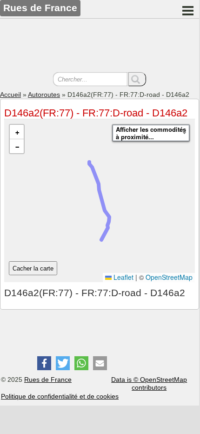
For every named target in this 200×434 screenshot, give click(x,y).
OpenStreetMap (169, 277)
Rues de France (48, 379)
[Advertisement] (99, 47)
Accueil (10, 94)
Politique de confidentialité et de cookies (60, 396)
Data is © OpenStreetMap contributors (149, 383)
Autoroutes (44, 94)
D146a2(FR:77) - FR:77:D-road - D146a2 (95, 113)
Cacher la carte (33, 268)
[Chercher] (137, 79)
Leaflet (122, 277)
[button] (17, 132)
